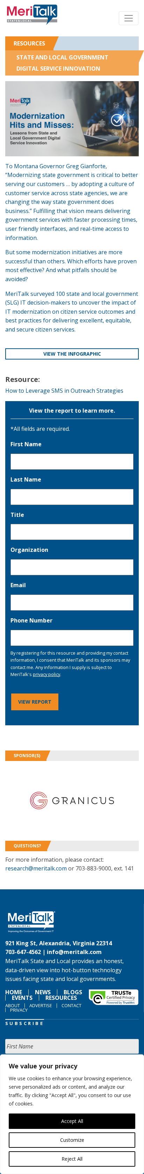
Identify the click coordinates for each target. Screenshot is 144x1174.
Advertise (40, 1005)
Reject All (72, 1158)
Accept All (72, 1121)
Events (22, 998)
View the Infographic (72, 353)
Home (13, 992)
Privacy (19, 1010)
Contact (71, 1005)
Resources (29, 43)
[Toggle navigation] (128, 18)
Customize (72, 1140)
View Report (34, 701)
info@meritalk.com (74, 952)
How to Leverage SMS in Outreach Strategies (64, 390)
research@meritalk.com (36, 868)
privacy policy (46, 674)
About (12, 1005)
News (43, 992)
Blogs (73, 992)
